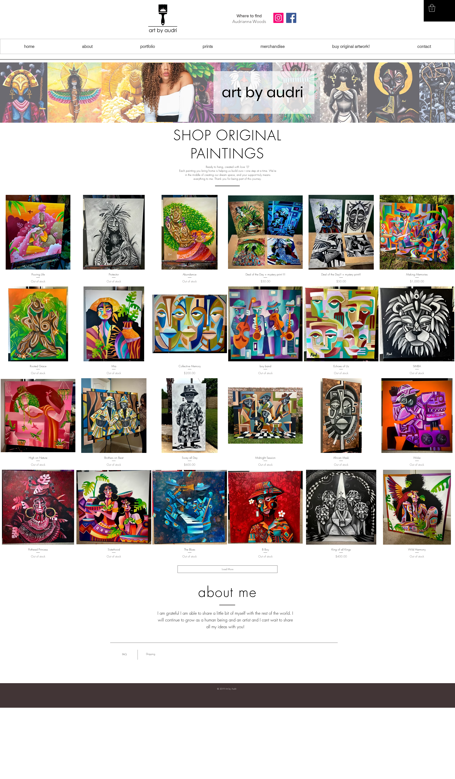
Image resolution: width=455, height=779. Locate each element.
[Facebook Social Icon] (291, 18)
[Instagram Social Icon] (278, 18)
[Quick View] (38, 232)
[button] (432, 8)
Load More (227, 569)
